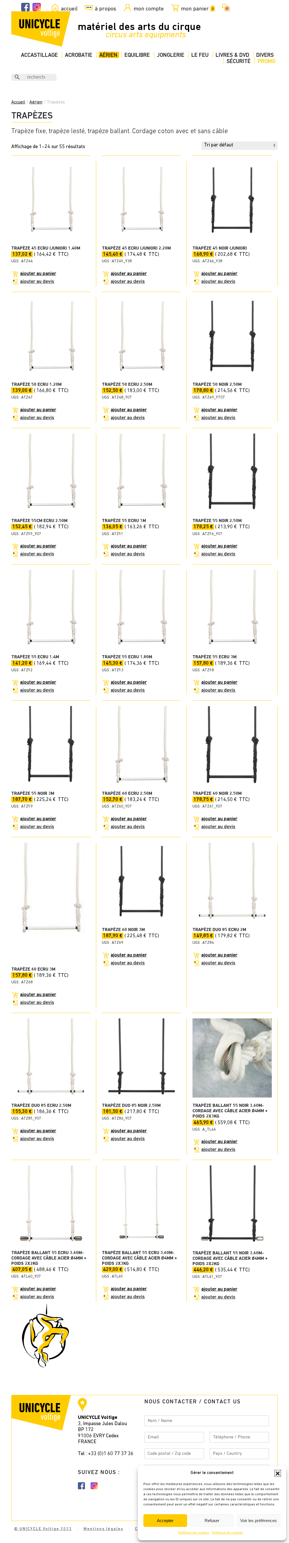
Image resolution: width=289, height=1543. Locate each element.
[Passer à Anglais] (225, 7)
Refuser (212, 1520)
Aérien (108, 55)
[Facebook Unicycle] (25, 7)
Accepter (165, 1520)
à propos (105, 8)
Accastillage (39, 55)
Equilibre (137, 55)
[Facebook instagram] (81, 1485)
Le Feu (200, 55)
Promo (266, 61)
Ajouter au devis (37, 281)
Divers (265, 55)
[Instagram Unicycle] (36, 7)
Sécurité (239, 61)
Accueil (18, 102)
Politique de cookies (193, 1533)
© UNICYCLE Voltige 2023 (43, 1529)
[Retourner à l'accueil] (41, 29)
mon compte (148, 8)
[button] (278, 1473)
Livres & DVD (232, 55)
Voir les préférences (258, 1520)
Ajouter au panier (38, 273)
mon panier (197, 8)
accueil (69, 8)
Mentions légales (103, 1529)
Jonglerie (170, 55)
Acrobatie (78, 55)
